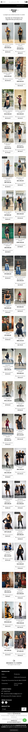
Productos (17, 674)
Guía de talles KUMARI (20, 680)
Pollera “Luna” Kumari (8, 245)
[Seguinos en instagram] (3, 702)
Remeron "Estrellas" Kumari (20, 500)
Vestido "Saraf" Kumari (20, 621)
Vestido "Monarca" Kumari (20, 79)
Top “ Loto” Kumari (8, 272)
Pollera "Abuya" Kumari (7, 470)
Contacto (4, 677)
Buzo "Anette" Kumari (8, 213)
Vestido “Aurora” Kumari (20, 240)
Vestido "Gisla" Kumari (20, 467)
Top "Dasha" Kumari (20, 305)
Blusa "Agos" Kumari (7, 144)
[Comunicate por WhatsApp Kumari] (24, 720)
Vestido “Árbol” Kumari (8, 74)
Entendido (14, 730)
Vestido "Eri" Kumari (20, 649)
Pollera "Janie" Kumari (8, 333)
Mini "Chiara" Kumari (20, 143)
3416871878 (6, 691)
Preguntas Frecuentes (8, 680)
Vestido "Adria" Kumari (8, 619)
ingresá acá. (14, 720)
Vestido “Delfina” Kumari (7, 436)
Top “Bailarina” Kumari (20, 431)
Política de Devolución (20, 677)
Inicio (3, 674)
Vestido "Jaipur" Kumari (7, 648)
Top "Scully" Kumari (7, 44)
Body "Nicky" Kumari (7, 588)
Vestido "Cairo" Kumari (20, 403)
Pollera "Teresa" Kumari (20, 45)
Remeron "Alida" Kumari (7, 500)
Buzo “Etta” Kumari (20, 212)
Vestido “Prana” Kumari (7, 398)
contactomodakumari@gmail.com (12, 693)
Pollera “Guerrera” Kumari (8, 366)
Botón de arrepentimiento (14, 722)
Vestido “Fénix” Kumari (20, 371)
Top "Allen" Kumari (20, 277)
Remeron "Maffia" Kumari (20, 531)
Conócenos (5, 683)
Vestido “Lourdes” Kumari (20, 111)
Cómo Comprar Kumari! (18, 684)
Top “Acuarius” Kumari (8, 306)
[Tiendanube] (14, 714)
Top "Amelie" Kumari (7, 530)
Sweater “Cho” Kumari (20, 178)
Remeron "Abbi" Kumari (8, 552)
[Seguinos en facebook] (6, 702)
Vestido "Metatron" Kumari (20, 562)
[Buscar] (11, 6)
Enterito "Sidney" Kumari (7, 178)
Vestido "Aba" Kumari (20, 590)
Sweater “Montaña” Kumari (20, 338)
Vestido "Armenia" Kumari (8, 111)
